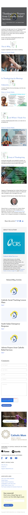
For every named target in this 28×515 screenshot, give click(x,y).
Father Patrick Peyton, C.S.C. (7, 485)
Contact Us (3, 466)
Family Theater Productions (7, 482)
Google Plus (14, 271)
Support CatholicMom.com (7, 468)
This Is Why (5, 46)
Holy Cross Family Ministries (7, 478)
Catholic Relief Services (10, 256)
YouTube (9, 271)
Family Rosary (4, 480)
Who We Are (4, 465)
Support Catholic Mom (11, 421)
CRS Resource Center (20, 211)
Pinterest (21, 271)
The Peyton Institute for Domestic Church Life (11, 487)
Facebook (22, 269)
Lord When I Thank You (17, 117)
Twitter (5, 271)
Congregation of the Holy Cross (8, 483)
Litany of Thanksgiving (16, 157)
